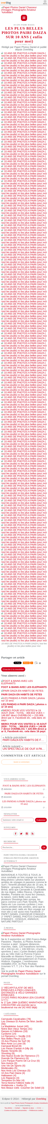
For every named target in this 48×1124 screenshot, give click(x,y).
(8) (11, 1046)
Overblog (41, 1098)
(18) (14, 1031)
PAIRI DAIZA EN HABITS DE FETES (24, 793)
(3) (14, 1085)
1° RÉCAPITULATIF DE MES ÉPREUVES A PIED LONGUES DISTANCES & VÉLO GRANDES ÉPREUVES (19, 991)
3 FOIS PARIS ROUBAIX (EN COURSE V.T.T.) (23, 998)
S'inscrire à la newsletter (13, 669)
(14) (8, 1033)
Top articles (8, 1108)
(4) (13, 1073)
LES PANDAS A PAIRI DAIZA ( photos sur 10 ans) (24, 802)
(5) (9, 1068)
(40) (15, 1026)
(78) (16, 1019)
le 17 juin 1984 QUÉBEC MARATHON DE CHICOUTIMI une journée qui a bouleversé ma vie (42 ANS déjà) (24, 1005)
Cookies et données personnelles (15, 1110)
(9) (15, 1041)
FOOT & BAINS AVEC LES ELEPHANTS (24, 785)
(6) (15, 1058)
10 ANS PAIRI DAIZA (24, 25)
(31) (16, 1028)
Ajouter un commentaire (22, 762)
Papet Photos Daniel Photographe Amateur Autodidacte (20, 972)
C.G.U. (39, 1108)
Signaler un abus (28, 1108)
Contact (17, 1108)
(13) (16, 1036)
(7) (20, 1055)
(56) (21, 1022)
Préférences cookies (36, 1110)
